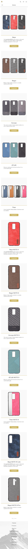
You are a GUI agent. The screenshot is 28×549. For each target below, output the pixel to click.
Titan (14, 207)
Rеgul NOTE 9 (14, 293)
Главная (14, 523)
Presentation (14, 542)
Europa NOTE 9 (14, 335)
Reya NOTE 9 (14, 250)
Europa (14, 123)
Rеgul (14, 81)
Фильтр (14, 5)
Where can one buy (14, 531)
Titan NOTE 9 (14, 420)
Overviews (14, 544)
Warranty (14, 539)
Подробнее (14, 46)
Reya (14, 37)
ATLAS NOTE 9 (14, 377)
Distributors (14, 536)
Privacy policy (14, 534)
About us (14, 528)
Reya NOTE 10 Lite (14, 462)
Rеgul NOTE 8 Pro (14, 505)
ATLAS (14, 165)
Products (14, 525)
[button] (20, 2)
